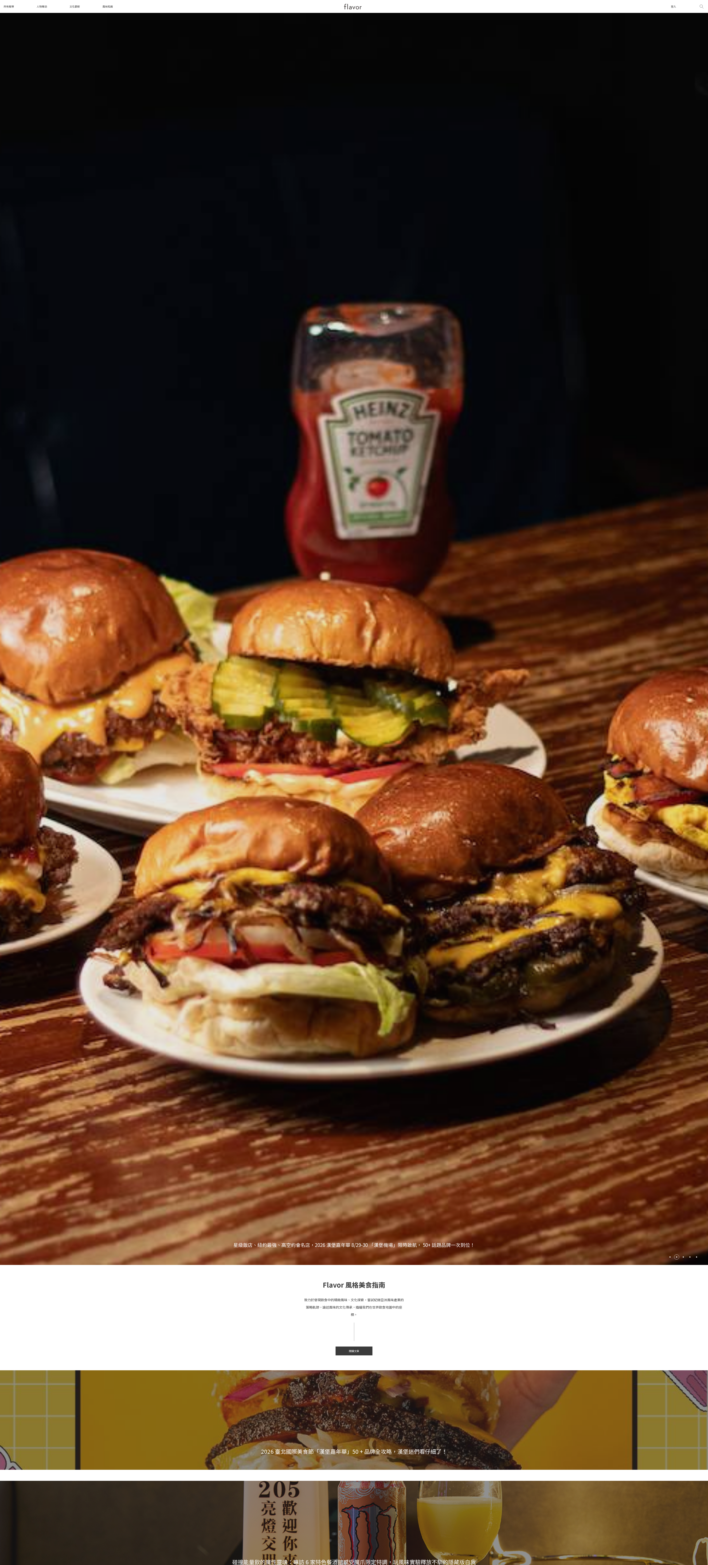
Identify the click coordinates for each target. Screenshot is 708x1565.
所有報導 (9, 6)
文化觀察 (75, 6)
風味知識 (108, 6)
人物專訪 (42, 6)
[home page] (353, 6)
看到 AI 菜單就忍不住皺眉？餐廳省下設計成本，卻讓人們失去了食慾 (354, 1244)
